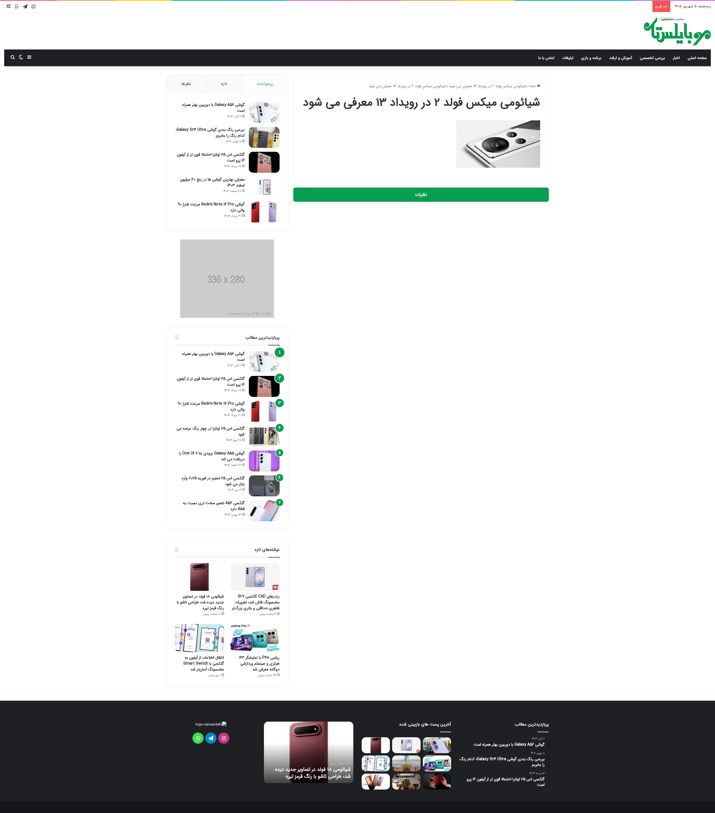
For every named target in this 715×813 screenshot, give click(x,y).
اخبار (676, 58)
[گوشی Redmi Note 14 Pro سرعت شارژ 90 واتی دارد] (264, 212)
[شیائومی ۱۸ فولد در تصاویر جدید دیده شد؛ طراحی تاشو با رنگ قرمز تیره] (199, 577)
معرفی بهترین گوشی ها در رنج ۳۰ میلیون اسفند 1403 (212, 182)
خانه (533, 86)
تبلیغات (567, 58)
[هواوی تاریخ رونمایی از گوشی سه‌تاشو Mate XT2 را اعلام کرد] (437, 782)
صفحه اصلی (697, 58)
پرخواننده (265, 83)
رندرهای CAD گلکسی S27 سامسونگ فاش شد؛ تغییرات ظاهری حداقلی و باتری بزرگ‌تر (256, 602)
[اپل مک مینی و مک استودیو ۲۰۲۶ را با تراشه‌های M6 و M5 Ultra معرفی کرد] (406, 782)
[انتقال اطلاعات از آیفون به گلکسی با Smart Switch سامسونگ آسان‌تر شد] (199, 638)
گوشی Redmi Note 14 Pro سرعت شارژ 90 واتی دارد (211, 207)
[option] (308, 752)
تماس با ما (546, 58)
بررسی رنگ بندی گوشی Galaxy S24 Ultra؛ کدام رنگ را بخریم (210, 133)
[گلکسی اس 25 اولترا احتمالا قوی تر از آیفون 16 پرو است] (264, 162)
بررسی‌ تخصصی (652, 58)
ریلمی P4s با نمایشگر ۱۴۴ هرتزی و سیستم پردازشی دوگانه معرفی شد (259, 663)
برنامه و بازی (591, 58)
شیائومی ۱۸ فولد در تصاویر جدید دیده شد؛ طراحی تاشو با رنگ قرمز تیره (200, 602)
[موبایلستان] (677, 31)
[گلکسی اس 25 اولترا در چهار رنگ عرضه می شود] (264, 436)
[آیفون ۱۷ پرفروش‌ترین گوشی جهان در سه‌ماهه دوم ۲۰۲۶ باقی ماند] (437, 745)
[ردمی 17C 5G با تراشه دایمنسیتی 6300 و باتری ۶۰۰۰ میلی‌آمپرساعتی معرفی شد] (376, 782)
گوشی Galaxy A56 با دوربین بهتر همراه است (213, 108)
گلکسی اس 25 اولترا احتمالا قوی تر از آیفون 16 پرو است (211, 157)
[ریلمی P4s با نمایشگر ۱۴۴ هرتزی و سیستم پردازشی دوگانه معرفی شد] (255, 638)
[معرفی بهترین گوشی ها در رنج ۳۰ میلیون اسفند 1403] (264, 187)
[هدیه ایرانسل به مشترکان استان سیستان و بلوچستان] (406, 763)
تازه (224, 83)
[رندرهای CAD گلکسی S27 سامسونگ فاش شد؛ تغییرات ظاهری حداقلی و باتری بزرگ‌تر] (255, 577)
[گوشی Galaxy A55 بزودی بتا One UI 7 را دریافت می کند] (264, 461)
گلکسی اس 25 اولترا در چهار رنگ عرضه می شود (211, 431)
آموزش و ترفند (620, 58)
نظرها (186, 83)
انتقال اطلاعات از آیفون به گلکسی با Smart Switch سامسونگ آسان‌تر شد (203, 663)
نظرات (421, 194)
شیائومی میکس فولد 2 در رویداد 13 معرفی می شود (487, 86)
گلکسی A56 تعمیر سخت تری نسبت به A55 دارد (214, 506)
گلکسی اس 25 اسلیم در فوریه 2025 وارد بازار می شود (213, 481)
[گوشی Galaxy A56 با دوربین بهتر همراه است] (264, 112)
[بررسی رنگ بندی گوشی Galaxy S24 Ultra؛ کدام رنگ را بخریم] (264, 137)
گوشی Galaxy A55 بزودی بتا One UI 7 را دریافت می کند (212, 456)
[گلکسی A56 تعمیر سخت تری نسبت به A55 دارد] (264, 510)
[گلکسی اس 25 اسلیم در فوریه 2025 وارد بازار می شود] (264, 485)
